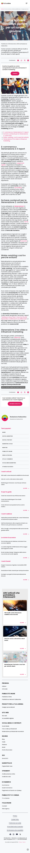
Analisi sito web (6, 776)
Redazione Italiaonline (18, 417)
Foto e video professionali (9, 729)
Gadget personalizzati (8, 707)
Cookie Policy (15, 819)
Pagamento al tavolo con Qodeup (11, 790)
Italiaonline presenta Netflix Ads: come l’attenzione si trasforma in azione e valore (15, 518)
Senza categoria (7, 455)
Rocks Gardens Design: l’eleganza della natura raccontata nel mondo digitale (13, 553)
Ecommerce (5, 785)
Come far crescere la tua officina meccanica (13, 495)
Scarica (15, 73)
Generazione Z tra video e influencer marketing (15, 140)
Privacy (15, 816)
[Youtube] (16, 834)
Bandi (4, 432)
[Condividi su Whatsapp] (21, 60)
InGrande (4, 689)
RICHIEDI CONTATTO (15, 403)
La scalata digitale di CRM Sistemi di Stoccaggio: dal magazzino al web (14, 547)
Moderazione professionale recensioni (13, 731)
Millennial (17, 337)
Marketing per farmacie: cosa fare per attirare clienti (13, 483)
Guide (3, 742)
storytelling (18, 187)
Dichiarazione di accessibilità (15, 830)
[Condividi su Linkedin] (28, 60)
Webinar (4, 744)
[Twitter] (20, 834)
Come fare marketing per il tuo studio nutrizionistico (11, 500)
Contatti (4, 806)
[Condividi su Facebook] (18, 60)
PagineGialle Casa (7, 766)
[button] (26, 3)
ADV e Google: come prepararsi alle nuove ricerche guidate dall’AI (14, 529)
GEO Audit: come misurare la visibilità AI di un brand (15, 475)
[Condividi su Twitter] (24, 60)
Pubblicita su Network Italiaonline (11, 699)
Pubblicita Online (7, 697)
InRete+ (4, 686)
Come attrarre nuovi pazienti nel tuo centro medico (13, 505)
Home (2, 9)
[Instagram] (13, 834)
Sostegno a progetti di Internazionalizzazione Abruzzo (13, 575)
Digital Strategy (7, 440)
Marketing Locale (7, 443)
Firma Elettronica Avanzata (15, 826)
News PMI (4, 447)
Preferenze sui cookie (15, 823)
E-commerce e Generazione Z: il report (16, 132)
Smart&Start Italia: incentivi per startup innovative (15, 570)
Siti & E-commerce (7, 459)
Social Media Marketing (9, 463)
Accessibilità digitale (8, 718)
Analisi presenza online (8, 774)
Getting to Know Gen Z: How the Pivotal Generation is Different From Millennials (14, 318)
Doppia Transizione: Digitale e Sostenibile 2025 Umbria (14, 565)
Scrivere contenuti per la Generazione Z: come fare (15, 134)
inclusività (23, 241)
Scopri (25, 488)
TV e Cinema (5, 798)
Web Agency (5, 808)
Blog (3, 739)
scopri (22, 622)
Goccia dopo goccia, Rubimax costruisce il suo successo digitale (13, 542)
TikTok (26, 222)
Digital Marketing (7, 436)
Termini (24, 842)
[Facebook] (10, 834)
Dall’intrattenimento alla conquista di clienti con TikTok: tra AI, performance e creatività (14, 524)
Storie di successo (7, 466)
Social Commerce (7, 788)
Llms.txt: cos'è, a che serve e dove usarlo (12, 479)
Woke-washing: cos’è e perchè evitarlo (16, 137)
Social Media (5, 726)
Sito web (4, 716)
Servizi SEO (5, 758)
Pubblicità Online (7, 451)
